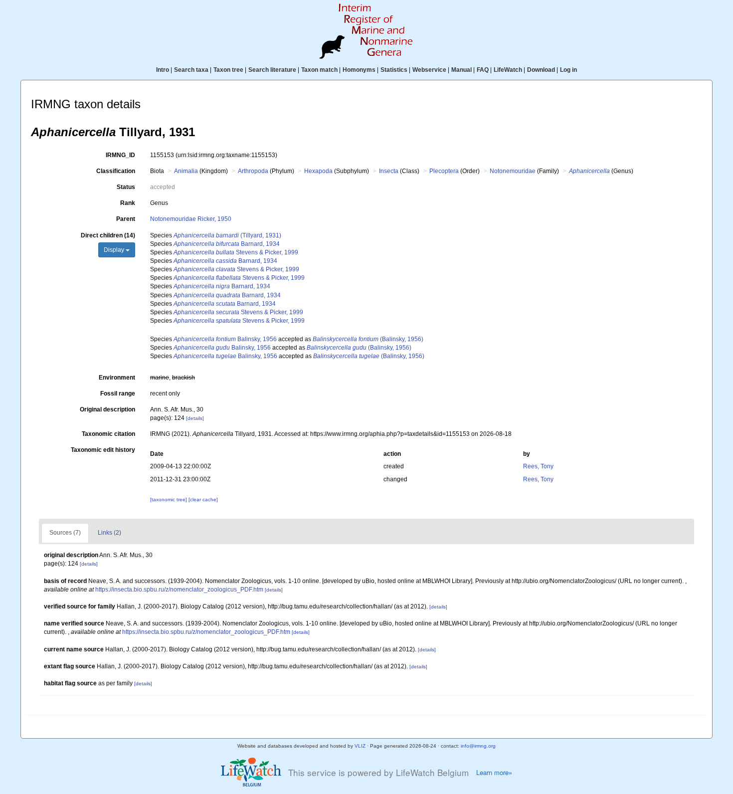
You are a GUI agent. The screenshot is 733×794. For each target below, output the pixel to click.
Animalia (186, 171)
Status (126, 187)
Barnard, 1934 (227, 243)
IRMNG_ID (120, 155)
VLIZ (360, 746)
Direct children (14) (108, 235)
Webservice (429, 69)
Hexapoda (318, 171)
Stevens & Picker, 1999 (236, 252)
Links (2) (109, 532)
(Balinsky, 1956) (368, 339)
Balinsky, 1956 (225, 339)
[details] (195, 418)
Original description (107, 409)
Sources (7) (65, 532)
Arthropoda (253, 171)
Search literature (272, 69)
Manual (461, 69)
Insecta (388, 171)
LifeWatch (508, 69)
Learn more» (494, 772)
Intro (162, 69)
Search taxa (191, 69)
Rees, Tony (538, 466)
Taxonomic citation (108, 433)
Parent (125, 218)
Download (541, 69)
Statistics (393, 69)
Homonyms (359, 69)
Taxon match (319, 69)
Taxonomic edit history (103, 449)
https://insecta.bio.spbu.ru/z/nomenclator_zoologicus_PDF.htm (179, 589)
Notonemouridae (513, 171)
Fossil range (117, 393)
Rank (127, 202)
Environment (117, 377)
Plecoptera (444, 171)
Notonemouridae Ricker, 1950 (190, 218)
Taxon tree (228, 69)
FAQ (483, 69)
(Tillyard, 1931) (227, 235)
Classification (115, 171)
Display (115, 249)
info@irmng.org (478, 746)
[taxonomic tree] (169, 499)
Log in (568, 69)
